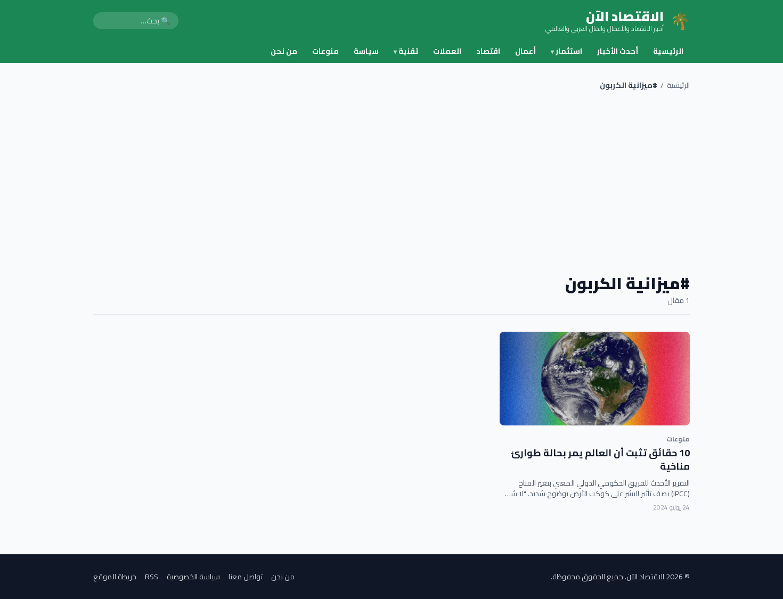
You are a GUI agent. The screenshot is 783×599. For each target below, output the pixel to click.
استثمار (566, 51)
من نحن (284, 51)
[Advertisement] (391, 182)
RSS (151, 576)
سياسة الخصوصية (193, 576)
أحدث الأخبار (617, 51)
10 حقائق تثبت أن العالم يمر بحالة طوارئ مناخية (600, 459)
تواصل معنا (246, 576)
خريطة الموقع (114, 576)
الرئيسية (668, 51)
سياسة (366, 51)
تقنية (406, 51)
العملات (447, 51)
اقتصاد (488, 51)
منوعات (325, 51)
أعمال (525, 51)
